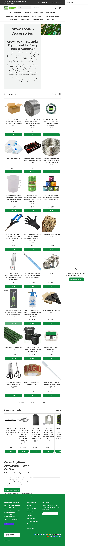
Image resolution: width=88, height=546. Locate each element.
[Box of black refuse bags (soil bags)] (51, 298)
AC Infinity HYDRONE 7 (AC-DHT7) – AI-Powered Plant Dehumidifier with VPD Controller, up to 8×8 (35, 434)
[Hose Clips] (51, 261)
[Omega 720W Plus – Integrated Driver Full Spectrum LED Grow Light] (10, 420)
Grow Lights (8, 16)
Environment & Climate (52, 16)
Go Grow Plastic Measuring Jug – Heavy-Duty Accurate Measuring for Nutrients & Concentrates (14, 198)
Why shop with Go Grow (12, 490)
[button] (59, 8)
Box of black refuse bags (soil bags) (51, 311)
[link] (21, 402)
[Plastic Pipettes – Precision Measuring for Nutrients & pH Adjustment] (51, 370)
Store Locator (41, 2)
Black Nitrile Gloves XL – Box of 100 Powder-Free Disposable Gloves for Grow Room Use (32, 237)
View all (58, 410)
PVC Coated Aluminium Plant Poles (13, 348)
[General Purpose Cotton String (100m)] (51, 335)
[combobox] (35, 7)
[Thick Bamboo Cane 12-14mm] (51, 222)
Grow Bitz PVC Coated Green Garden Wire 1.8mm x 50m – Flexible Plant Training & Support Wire (51, 122)
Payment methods (32, 521)
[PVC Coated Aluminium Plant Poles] (13, 335)
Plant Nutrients (50, 12)
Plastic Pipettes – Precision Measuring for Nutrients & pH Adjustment (51, 384)
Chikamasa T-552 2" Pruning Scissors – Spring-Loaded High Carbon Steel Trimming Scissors (13, 237)
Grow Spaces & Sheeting (22, 16)
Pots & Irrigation (24, 19)
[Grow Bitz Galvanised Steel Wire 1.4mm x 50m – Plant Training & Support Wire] (51, 146)
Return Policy (31, 518)
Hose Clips (51, 273)
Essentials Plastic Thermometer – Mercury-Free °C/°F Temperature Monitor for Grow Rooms (13, 276)
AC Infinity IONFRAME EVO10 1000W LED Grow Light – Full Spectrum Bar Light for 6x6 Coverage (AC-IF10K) (23, 435)
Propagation (27, 12)
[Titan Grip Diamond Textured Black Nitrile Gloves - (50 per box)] (32, 146)
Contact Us (30, 511)
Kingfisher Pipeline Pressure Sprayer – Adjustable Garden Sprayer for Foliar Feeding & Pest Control (32, 313)
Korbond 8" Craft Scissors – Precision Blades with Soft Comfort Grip (14, 384)
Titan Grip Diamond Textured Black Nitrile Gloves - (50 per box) (32, 160)
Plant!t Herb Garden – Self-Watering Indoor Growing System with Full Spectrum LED (48, 433)
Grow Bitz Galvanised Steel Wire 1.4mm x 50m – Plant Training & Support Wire (51, 160)
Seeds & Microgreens (15, 12)
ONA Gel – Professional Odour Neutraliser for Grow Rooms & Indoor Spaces (51, 197)
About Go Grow (31, 508)
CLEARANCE (51, 19)
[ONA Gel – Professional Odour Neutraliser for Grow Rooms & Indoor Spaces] (51, 183)
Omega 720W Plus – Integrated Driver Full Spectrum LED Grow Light (10, 431)
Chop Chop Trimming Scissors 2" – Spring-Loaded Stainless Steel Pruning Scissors (13, 312)
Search (29, 505)
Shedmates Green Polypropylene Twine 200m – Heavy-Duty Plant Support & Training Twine (32, 198)
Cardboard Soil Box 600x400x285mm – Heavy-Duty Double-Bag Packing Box (13, 121)
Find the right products (76, 279)
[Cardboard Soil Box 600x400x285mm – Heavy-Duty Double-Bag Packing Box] (13, 107)
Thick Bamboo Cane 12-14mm (51, 234)
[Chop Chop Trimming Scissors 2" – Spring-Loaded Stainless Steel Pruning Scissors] (13, 298)
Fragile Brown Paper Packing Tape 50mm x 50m (32, 383)
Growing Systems (37, 16)
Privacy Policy (31, 528)
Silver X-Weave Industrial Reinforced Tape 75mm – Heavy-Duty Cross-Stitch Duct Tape (32, 122)
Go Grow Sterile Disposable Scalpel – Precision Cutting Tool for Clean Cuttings (32, 275)
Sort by (6, 94)
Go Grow (10, 540)
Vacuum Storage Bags (13, 158)
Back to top (32, 497)
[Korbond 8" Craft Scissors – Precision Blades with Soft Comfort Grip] (13, 370)
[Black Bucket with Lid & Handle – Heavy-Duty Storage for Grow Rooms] (32, 335)
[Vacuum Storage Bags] (13, 146)
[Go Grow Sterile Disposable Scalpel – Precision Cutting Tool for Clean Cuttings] (32, 261)
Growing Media (38, 12)
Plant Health (13, 19)
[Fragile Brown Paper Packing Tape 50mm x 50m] (32, 370)
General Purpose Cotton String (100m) (51, 348)
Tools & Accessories (38, 19)
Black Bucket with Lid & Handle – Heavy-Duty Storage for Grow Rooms (32, 349)
